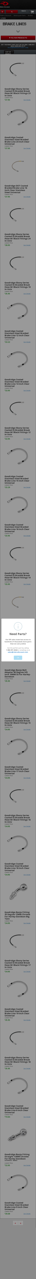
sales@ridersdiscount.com (18, 652)
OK (18, 658)
